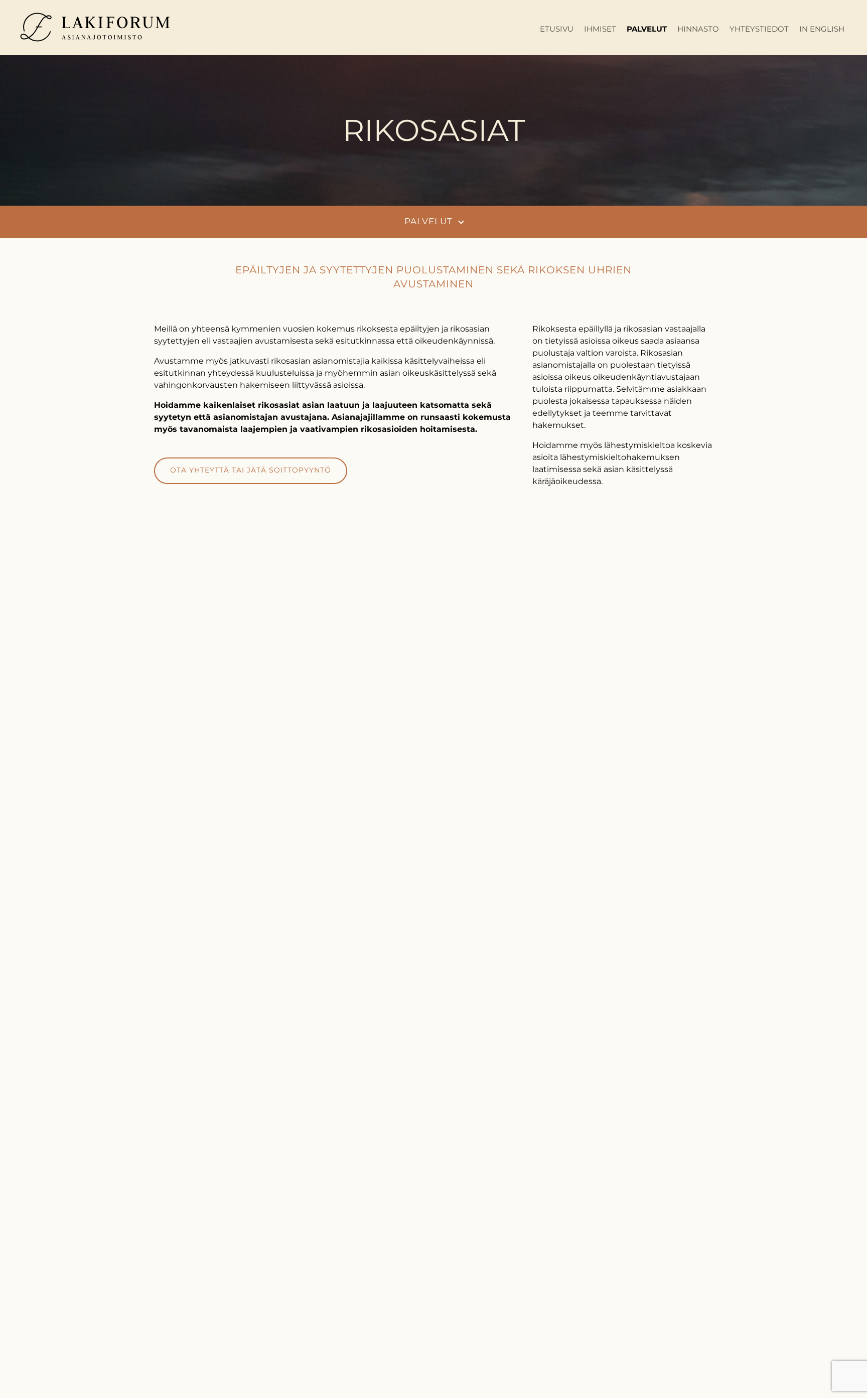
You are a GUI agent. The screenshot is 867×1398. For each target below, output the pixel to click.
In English (821, 29)
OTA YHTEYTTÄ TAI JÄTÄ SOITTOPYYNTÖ (250, 470)
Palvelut (647, 29)
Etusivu (556, 29)
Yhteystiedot (759, 29)
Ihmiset (600, 29)
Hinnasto (698, 29)
